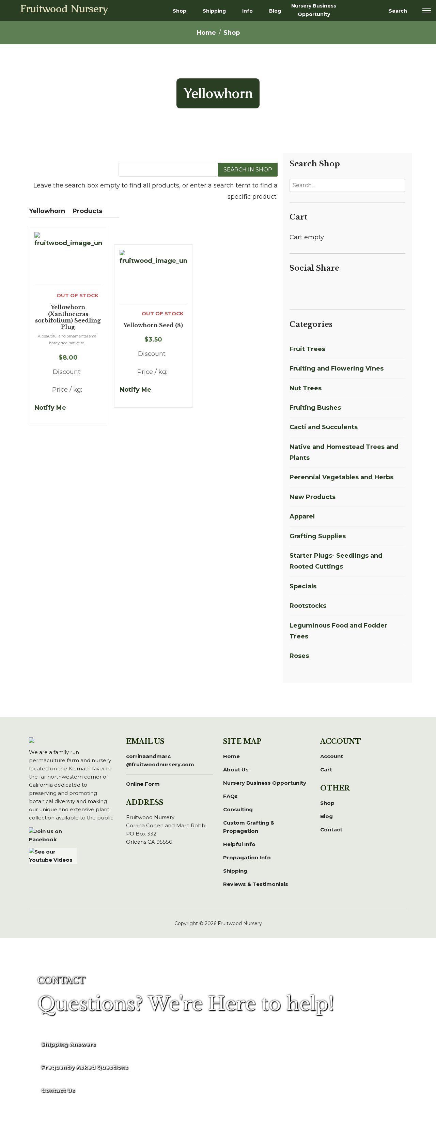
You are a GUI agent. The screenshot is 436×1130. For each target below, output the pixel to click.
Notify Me (50, 407)
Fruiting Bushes (315, 407)
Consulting (238, 809)
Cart (326, 769)
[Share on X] (302, 288)
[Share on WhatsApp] (334, 288)
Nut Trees (306, 388)
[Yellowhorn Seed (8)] (153, 277)
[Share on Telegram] (343, 288)
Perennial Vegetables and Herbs (341, 477)
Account (331, 756)
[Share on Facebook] (294, 288)
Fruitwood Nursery (64, 9)
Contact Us (58, 1090)
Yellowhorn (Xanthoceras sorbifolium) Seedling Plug (68, 317)
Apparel (302, 516)
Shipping (214, 11)
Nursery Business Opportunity (313, 10)
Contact (331, 829)
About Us (236, 769)
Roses (299, 656)
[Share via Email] (358, 288)
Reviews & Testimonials (255, 884)
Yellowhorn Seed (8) (153, 325)
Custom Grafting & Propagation (249, 826)
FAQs (230, 796)
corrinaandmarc (160, 760)
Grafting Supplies (318, 536)
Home (231, 756)
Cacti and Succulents (324, 427)
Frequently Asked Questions (84, 1067)
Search (398, 11)
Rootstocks (308, 605)
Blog (275, 11)
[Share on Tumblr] (351, 288)
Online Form (143, 784)
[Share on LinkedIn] (310, 288)
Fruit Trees (307, 349)
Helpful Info (239, 844)
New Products (313, 497)
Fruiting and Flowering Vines (337, 368)
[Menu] (426, 10)
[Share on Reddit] (326, 288)
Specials (303, 586)
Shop (179, 11)
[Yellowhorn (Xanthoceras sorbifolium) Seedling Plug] (68, 259)
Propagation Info (247, 857)
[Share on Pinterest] (318, 288)
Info (247, 11)
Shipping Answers (68, 1044)
